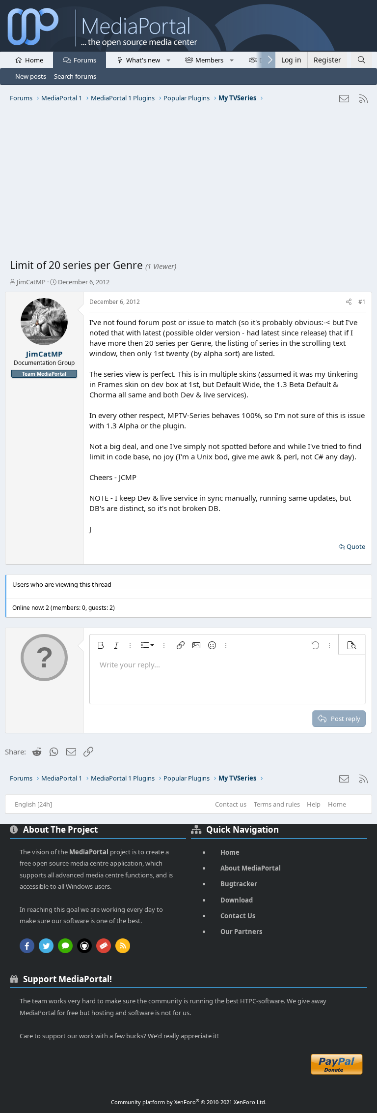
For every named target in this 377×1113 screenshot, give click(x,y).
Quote (356, 546)
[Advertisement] (188, 184)
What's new (143, 60)
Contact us (230, 804)
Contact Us (237, 915)
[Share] (349, 302)
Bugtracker (238, 883)
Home (34, 60)
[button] (168, 59)
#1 (362, 302)
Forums (85, 60)
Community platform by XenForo (189, 1102)
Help (314, 804)
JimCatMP (31, 281)
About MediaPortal (250, 868)
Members (209, 60)
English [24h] (33, 804)
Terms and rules (277, 804)
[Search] (361, 60)
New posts (30, 76)
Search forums (75, 76)
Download (236, 900)
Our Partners (241, 931)
